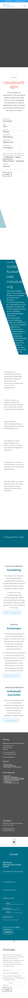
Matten (8, 431)
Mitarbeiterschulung (8, 978)
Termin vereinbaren (12, 676)
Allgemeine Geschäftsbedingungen (14, 778)
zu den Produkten (11, 720)
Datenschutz (6, 927)
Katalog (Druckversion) (11, 158)
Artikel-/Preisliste (8, 161)
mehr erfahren (8, 829)
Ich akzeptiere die (13, 928)
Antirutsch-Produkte (10, 766)
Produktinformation (10, 980)
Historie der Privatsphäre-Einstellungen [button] (11, 781)
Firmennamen (6, 119)
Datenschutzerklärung (10, 777)
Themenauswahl (7, 976)
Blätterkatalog (8, 764)
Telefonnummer (7, 140)
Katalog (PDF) (9, 157)
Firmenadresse (7, 145)
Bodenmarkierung (11, 452)
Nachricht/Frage (7, 915)
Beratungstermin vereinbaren (12, 767)
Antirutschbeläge (11, 390)
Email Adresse (6, 906)
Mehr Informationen (12, 612)
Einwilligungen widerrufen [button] (11, 783)
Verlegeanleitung (20, 978)
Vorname (5, 129)
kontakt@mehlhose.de (8, 757)
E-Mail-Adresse (7, 134)
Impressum (7, 776)
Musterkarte (20, 161)
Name (4, 124)
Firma (4, 912)
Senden (7, 174)
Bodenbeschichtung (12, 493)
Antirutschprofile (11, 411)
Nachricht (5, 164)
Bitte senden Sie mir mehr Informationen (13, 153)
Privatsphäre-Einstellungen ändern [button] (14, 779)
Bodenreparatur (11, 471)
